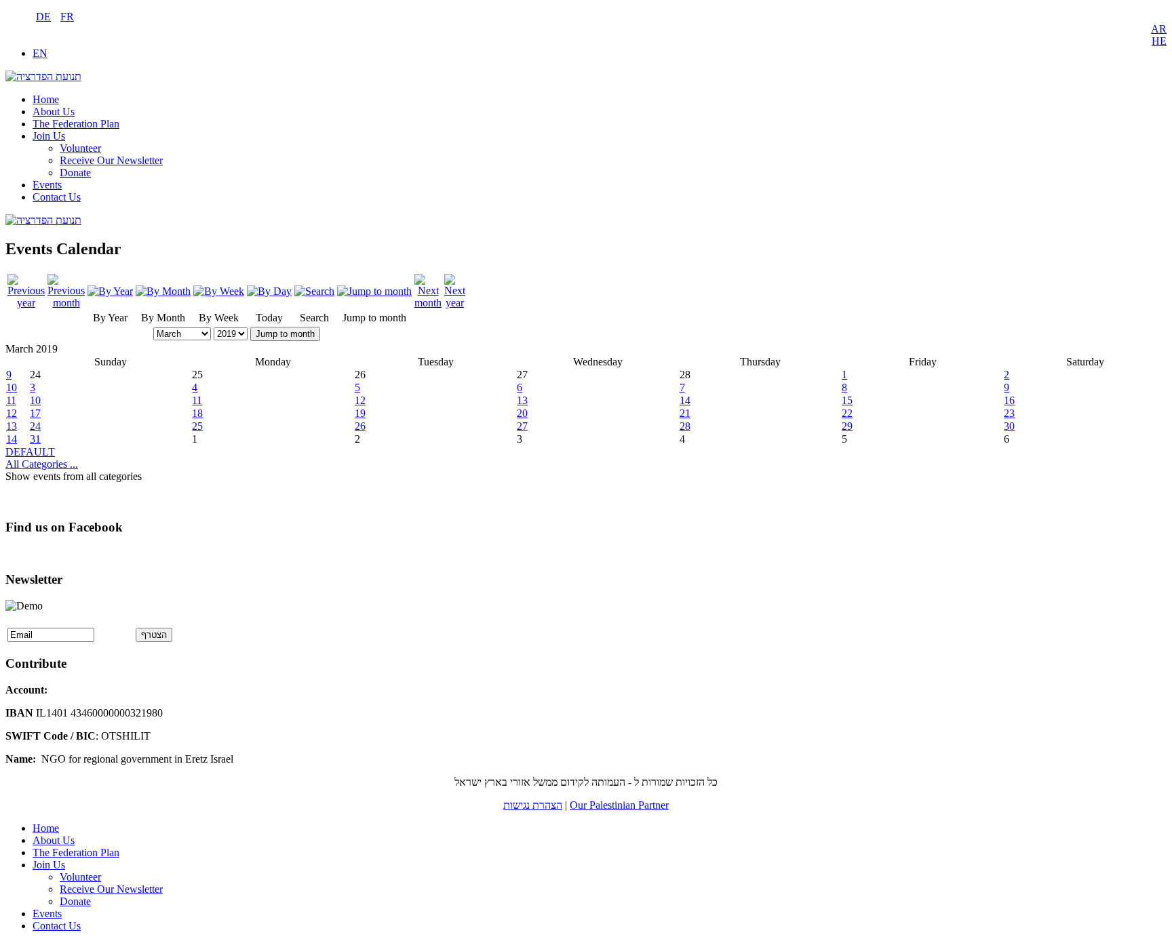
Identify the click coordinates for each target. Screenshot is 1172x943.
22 (847, 413)
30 (1009, 426)
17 (35, 413)
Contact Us (57, 197)
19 (360, 413)
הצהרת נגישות (532, 805)
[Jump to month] (374, 291)
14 (685, 400)
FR (67, 16)
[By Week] (218, 291)
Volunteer (80, 148)
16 (1009, 400)
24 (35, 426)
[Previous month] (66, 302)
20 (522, 413)
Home (46, 99)
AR (1159, 29)
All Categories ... (41, 464)
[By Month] (163, 291)
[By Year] (110, 291)
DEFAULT (30, 452)
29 (847, 426)
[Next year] (454, 302)
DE (43, 16)
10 (11, 387)
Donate (75, 172)
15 (847, 400)
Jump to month (285, 334)
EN (40, 53)
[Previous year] (26, 302)
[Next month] (428, 302)
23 (1009, 413)
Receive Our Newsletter (111, 160)
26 (360, 426)
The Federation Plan (76, 123)
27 (522, 426)
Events (47, 184)
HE (1159, 41)
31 (35, 439)
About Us (54, 111)
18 (197, 413)
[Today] (269, 291)
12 (360, 400)
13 (522, 400)
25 (197, 426)
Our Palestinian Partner (619, 805)
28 (685, 426)
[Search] (314, 291)
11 (11, 400)
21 (685, 413)
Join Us (49, 136)
